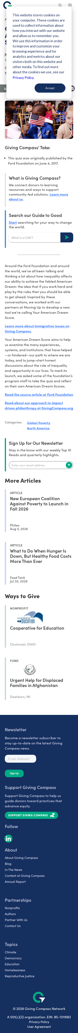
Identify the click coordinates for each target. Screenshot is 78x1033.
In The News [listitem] (13, 869)
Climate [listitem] (10, 952)
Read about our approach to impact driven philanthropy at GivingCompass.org (39, 405)
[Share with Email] (72, 88)
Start (13, 222)
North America (38, 428)
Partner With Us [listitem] (16, 920)
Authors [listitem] (10, 914)
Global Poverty (38, 422)
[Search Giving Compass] (60, 5)
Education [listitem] (12, 964)
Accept (50, 88)
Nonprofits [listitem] (12, 908)
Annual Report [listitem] (15, 881)
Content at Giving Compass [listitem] (25, 875)
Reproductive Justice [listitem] (19, 976)
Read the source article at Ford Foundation (39, 394)
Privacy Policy (39, 1022)
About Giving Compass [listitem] (21, 858)
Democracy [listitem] (13, 958)
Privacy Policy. (23, 77)
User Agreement (39, 1026)
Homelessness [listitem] (15, 970)
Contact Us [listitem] (13, 926)
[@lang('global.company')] (7, 5)
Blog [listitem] (8, 863)
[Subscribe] (69, 465)
